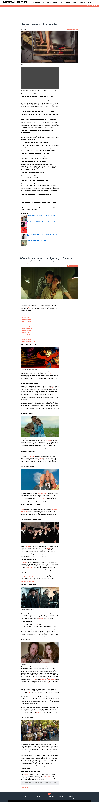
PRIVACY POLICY (61, 796)
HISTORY (62, 2)
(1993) (27, 321)
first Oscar (49, 548)
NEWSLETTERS (51, 796)
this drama (48, 440)
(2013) (27, 330)
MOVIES (26, 787)
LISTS (26, 248)
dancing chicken (47, 683)
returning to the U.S (28, 576)
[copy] (28, 29)
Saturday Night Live (42, 493)
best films (41, 618)
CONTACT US (38, 796)
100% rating (39, 712)
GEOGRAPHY (55, 2)
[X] (89, 5)
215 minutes (40, 458)
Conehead (43, 498)
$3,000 (29, 692)
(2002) (28, 324)
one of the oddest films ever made (48, 679)
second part (27, 546)
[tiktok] (94, 5)
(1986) (28, 313)
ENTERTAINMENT (47, 2)
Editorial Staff (23, 26)
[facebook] (87, 5)
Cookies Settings (71, 798)
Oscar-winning (30, 456)
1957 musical (26, 774)
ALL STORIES (88, 2)
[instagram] (92, 5)
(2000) (28, 315)
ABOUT (26, 796)
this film (52, 388)
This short (23, 562)
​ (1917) (27, 328)
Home (22, 248)
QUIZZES (74, 2)
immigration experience (31, 307)
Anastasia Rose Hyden (25, 263)
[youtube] (96, 5)
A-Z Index (60, 798)
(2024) (27, 319)
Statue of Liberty (39, 569)
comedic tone (29, 567)
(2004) (26, 337)
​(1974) (29, 326)
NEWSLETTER (31, 2)
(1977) (26, 334)
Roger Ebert (33, 679)
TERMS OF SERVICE (28, 798)
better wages (33, 396)
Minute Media (47, 800)
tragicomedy (49, 667)
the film (50, 633)
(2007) (27, 339)
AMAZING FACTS (38, 2)
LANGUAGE (68, 2)
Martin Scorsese (24, 508)
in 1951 (43, 444)
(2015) (26, 317)
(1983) (26, 332)
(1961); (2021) (29, 341)
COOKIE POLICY (71, 796)
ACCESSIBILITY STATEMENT (40, 798)
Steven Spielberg (47, 776)
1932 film (37, 625)
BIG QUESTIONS (81, 2)
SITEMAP (50, 798)
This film (23, 612)
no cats (50, 373)
